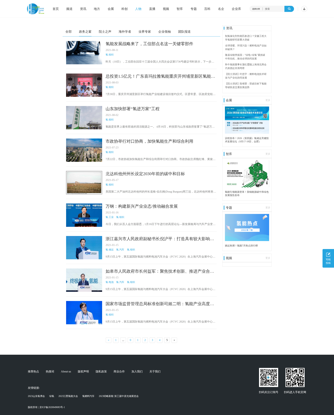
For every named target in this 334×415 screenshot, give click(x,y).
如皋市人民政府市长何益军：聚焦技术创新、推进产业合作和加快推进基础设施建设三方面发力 (160, 271)
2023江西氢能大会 (68, 396)
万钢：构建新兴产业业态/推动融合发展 (142, 206)
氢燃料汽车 (88, 396)
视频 (166, 8)
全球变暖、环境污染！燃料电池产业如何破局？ (246, 47)
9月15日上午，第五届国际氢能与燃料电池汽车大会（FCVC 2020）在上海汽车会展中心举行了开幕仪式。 (160, 257)
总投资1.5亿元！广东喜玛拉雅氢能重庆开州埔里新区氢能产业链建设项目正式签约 (160, 76)
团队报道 (184, 31)
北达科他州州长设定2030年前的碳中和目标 (145, 174)
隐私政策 (101, 371)
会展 (111, 8)
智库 (180, 8)
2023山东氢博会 (36, 396)
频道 (69, 8)
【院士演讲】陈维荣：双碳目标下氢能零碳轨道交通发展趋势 (246, 85)
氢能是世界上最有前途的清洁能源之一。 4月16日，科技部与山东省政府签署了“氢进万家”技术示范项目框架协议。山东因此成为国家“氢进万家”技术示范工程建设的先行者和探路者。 (161, 127)
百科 (207, 8)
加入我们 (137, 371)
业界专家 (144, 31)
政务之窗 (85, 31)
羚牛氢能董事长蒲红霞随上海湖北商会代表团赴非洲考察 (246, 66)
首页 (56, 8)
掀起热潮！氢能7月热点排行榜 (241, 245)
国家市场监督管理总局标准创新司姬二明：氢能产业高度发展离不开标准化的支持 (160, 304)
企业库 (236, 8)
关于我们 (155, 371)
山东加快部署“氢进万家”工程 (133, 109)
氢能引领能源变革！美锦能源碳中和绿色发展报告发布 (247, 193)
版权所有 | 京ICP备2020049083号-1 (46, 407)
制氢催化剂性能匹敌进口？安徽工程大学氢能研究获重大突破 (246, 38)
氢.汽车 (120, 249)
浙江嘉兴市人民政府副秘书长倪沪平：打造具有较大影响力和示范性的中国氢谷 (160, 239)
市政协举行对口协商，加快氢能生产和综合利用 (149, 141)
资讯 (83, 8)
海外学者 (125, 31)
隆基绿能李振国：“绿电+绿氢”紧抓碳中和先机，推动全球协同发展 (245, 57)
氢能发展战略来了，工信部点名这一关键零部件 (149, 44)
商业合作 (119, 371)
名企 (221, 8)
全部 (68, 31)
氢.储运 (110, 249)
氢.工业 (110, 217)
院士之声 (105, 31)
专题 (193, 8)
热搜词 (50, 371)
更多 (267, 100)
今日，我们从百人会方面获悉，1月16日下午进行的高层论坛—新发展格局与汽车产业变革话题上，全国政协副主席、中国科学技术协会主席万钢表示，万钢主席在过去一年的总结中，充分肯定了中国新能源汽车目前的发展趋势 (161, 224)
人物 (138, 8)
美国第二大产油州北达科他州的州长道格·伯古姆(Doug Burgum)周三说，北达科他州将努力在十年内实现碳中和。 (161, 192)
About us (66, 371)
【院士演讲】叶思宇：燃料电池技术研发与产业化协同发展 (246, 76)
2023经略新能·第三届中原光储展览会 (119, 396)
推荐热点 (33, 371)
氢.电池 (110, 282)
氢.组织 (110, 54)
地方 (97, 8)
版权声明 (83, 371)
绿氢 (51, 396)
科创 (124, 8)
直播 (152, 8)
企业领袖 (164, 31)
